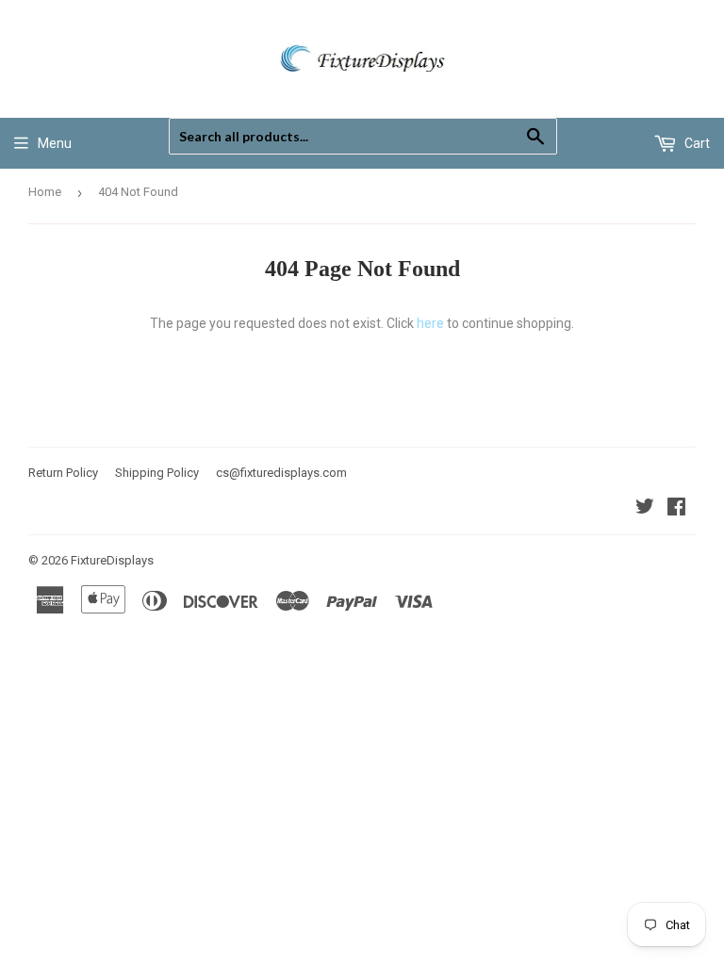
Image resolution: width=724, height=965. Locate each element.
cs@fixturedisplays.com (281, 473)
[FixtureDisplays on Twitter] (644, 508)
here (430, 323)
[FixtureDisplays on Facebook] (676, 508)
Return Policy (63, 473)
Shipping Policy (157, 473)
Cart (696, 143)
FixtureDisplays (112, 560)
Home (44, 192)
